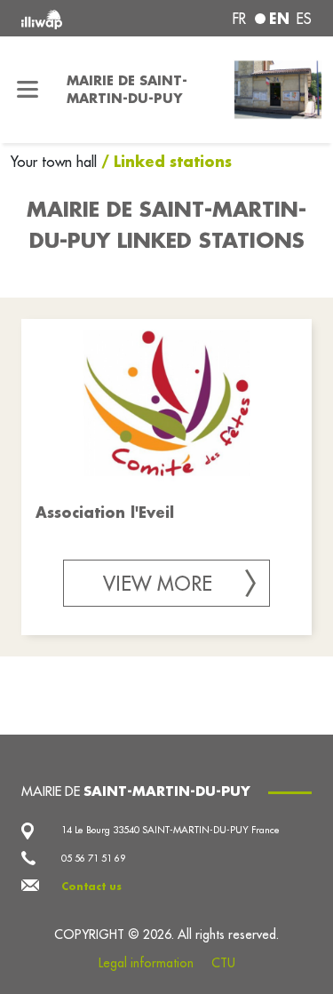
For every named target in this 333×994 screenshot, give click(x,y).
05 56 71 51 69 (93, 858)
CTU (223, 963)
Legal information (146, 963)
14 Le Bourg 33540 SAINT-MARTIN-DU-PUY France (170, 829)
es (304, 19)
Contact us (91, 886)
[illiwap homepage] (75, 18)
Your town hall (56, 162)
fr (239, 19)
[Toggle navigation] (28, 89)
